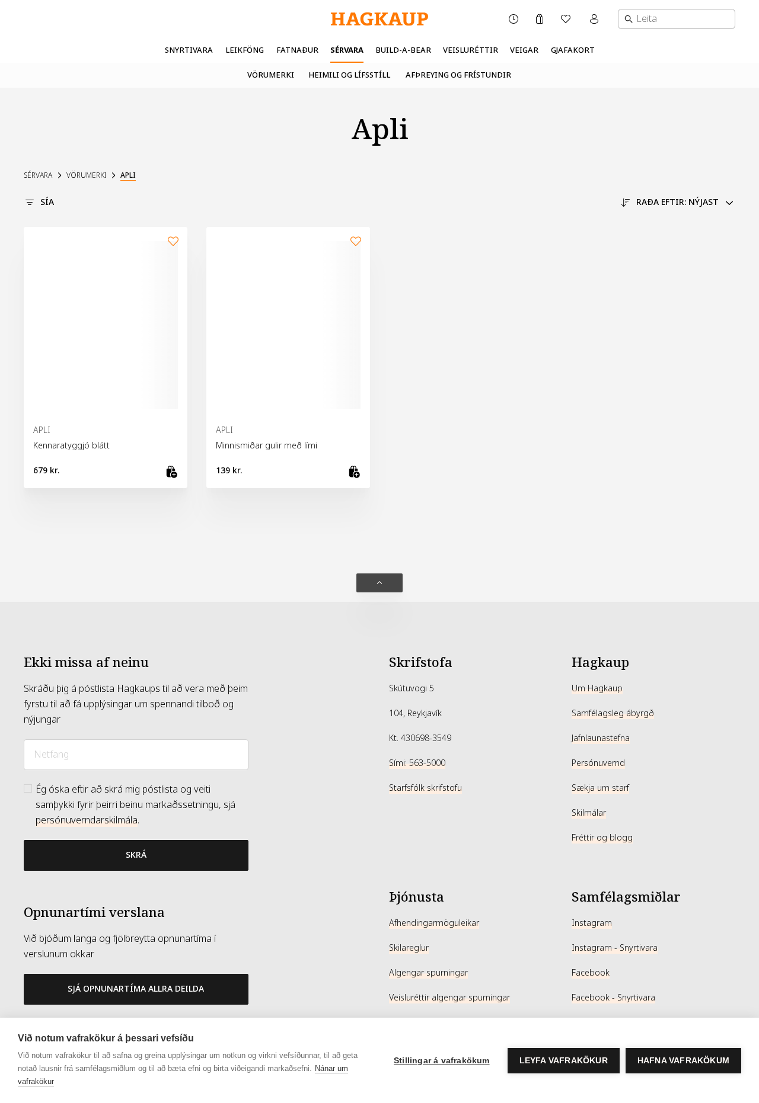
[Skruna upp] (379, 582)
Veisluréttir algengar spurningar (449, 997)
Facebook (591, 973)
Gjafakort (573, 50)
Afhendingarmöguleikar (434, 923)
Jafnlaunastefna (601, 738)
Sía (47, 202)
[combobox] (676, 18)
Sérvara (346, 50)
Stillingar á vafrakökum (442, 1060)
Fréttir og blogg (602, 838)
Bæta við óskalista (173, 241)
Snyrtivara (189, 50)
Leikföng (244, 50)
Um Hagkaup (597, 688)
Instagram (592, 923)
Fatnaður (297, 50)
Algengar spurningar (428, 973)
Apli (128, 175)
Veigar (524, 50)
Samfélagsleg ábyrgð (613, 713)
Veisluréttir (470, 50)
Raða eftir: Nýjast (677, 202)
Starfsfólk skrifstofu (425, 788)
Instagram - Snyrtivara (615, 948)
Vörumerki (270, 75)
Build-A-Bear (403, 50)
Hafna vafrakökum (683, 1060)
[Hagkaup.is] (379, 19)
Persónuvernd (598, 763)
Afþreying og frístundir (458, 75)
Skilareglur (409, 948)
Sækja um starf (600, 788)
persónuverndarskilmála (87, 820)
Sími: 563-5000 (417, 763)
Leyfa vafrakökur (563, 1060)
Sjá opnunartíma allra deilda (136, 989)
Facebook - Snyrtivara (613, 997)
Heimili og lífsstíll (349, 75)
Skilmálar (589, 813)
